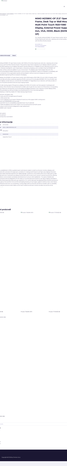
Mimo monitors (41, 46)
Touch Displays (43, 45)
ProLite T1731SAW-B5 (54, 311)
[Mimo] (40, 50)
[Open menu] (64, 6)
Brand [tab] (14, 55)
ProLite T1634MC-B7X (26, 311)
